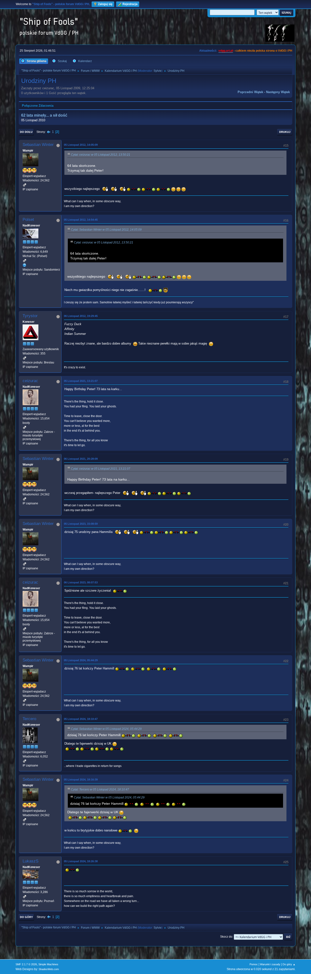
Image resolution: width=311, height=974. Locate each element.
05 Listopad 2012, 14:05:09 (81, 144)
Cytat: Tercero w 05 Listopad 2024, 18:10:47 (100, 789)
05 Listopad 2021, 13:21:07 (81, 380)
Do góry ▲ (289, 964)
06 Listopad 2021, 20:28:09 (81, 458)
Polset (28, 219)
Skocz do (226, 936)
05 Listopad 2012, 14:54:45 (81, 219)
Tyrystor (30, 316)
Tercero (29, 718)
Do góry (26, 917)
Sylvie (158, 70)
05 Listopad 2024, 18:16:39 (81, 779)
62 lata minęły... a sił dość (44, 115)
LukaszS (30, 861)
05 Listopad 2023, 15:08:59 (81, 523)
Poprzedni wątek (250, 92)
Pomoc (254, 964)
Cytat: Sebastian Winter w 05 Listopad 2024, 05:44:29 (106, 729)
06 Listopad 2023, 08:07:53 (81, 582)
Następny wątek (278, 92)
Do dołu (26, 131)
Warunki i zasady (270, 964)
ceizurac (30, 380)
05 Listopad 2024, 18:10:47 (81, 718)
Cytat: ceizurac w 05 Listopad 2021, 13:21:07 (100, 468)
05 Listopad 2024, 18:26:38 (81, 861)
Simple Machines (48, 964)
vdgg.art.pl (225, 50)
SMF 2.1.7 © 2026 (26, 964)
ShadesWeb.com (49, 969)
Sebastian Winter (38, 144)
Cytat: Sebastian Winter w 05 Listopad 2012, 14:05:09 (106, 229)
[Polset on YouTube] (24, 265)
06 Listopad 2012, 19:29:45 (81, 315)
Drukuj (284, 131)
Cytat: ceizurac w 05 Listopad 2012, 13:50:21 (100, 154)
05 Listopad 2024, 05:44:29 (81, 660)
